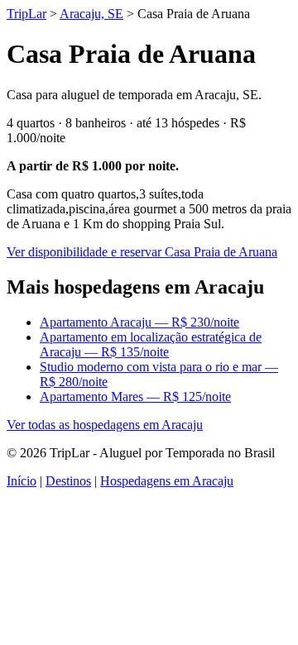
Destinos (68, 481)
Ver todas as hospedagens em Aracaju (105, 425)
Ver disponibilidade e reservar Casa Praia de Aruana (142, 252)
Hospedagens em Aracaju (166, 481)
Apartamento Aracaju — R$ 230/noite (139, 322)
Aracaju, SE (91, 14)
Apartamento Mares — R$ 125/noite (135, 396)
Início (21, 481)
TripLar (26, 14)
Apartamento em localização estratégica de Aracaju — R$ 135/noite (151, 344)
